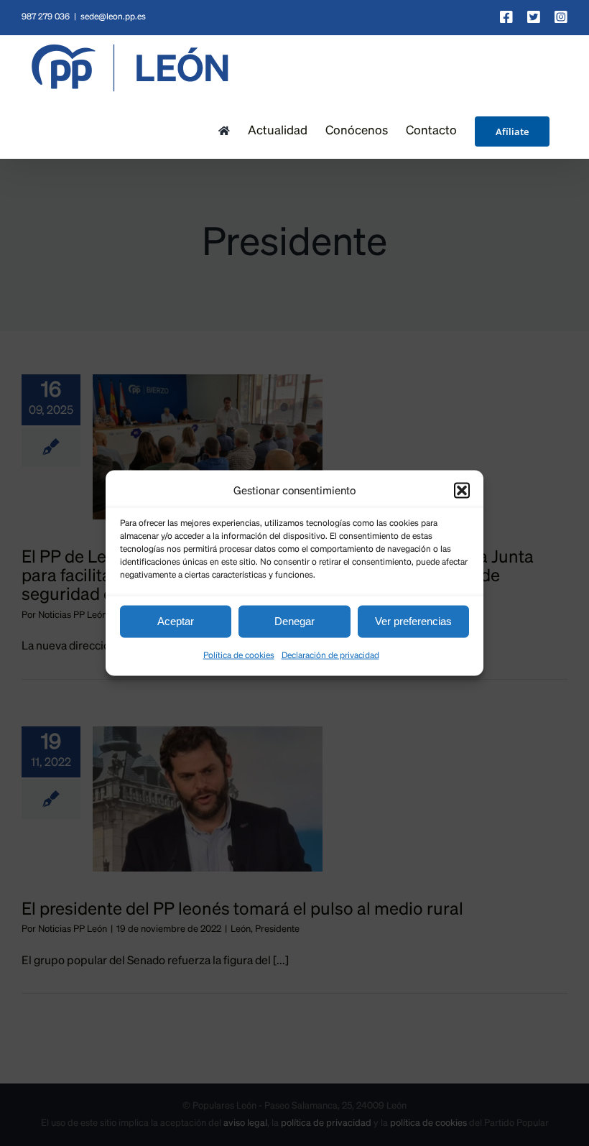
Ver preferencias (413, 621)
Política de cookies (238, 655)
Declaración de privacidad (330, 655)
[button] (462, 491)
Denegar (294, 621)
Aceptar (175, 621)
